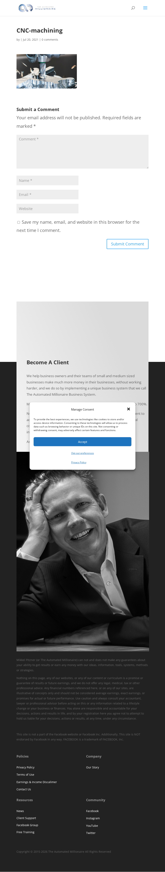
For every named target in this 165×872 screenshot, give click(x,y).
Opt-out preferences (82, 453)
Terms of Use (25, 774)
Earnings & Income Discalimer (36, 782)
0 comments (50, 39)
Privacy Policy (78, 462)
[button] (129, 409)
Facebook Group (27, 825)
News (20, 811)
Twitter (91, 833)
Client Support (26, 818)
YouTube (92, 826)
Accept (82, 442)
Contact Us (23, 789)
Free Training (25, 832)
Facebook (92, 811)
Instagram (93, 818)
